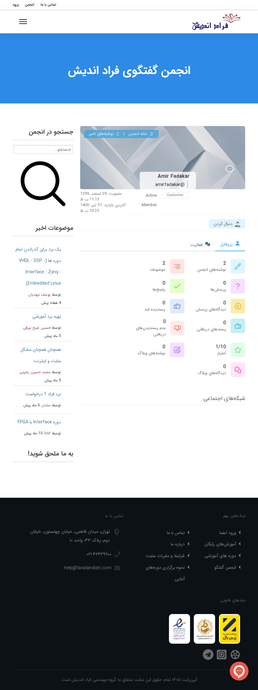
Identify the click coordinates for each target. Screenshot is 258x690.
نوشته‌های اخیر (102, 133)
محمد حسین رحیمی (35, 372)
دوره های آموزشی (220, 555)
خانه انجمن (138, 133)
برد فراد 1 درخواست (43, 394)
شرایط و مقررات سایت (165, 555)
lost (47, 433)
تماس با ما (176, 532)
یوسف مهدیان (39, 295)
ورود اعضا (227, 532)
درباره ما (178, 544)
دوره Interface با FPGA (39, 422)
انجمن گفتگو (225, 567)
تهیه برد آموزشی (46, 316)
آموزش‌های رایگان (220, 544)
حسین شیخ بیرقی (37, 328)
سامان (46, 405)
